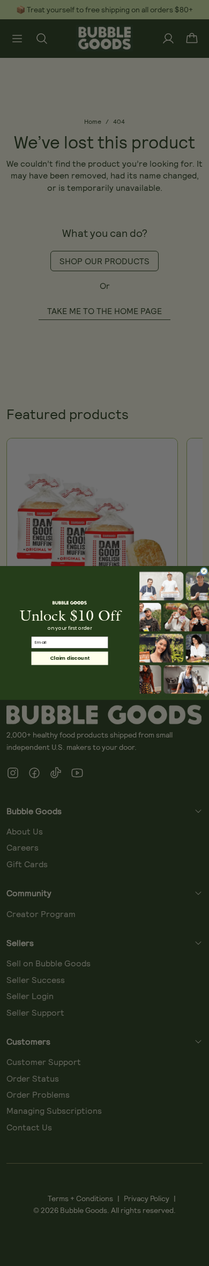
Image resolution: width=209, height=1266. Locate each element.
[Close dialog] (203, 571)
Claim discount (69, 657)
